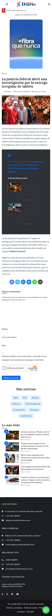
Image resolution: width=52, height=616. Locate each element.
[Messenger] (28, 282)
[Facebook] (11, 282)
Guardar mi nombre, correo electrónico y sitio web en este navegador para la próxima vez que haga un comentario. (24, 358)
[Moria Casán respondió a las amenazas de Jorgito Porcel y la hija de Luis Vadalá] (12, 458)
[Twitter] (17, 282)
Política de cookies (30, 608)
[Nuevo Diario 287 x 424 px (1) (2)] (26, 44)
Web (3, 345)
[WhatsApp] (34, 282)
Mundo (35, 397)
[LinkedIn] (23, 282)
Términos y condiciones (14, 608)
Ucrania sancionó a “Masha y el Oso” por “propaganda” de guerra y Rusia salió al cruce (33, 191)
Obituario (34, 409)
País (25, 397)
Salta (15, 397)
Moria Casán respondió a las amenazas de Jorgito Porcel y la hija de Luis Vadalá (35, 457)
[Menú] (7, 5)
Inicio (5, 73)
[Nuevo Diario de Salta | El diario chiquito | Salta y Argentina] (26, 4)
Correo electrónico (9, 337)
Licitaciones (19, 409)
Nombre (5, 329)
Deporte (16, 403)
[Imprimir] (40, 282)
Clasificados (26, 415)
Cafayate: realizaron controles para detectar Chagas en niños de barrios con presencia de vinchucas (35, 479)
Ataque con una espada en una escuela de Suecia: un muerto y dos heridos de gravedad (35, 446)
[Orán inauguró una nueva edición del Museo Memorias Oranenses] (12, 469)
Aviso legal (30, 612)
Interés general (32, 403)
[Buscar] (49, 5)
